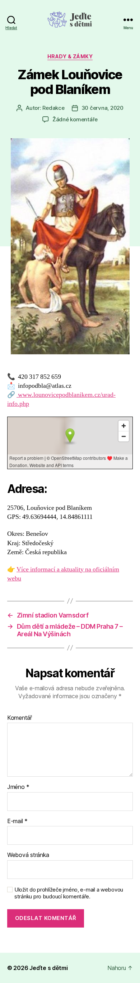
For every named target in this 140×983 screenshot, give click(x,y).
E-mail (17, 821)
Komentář (19, 718)
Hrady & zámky (70, 56)
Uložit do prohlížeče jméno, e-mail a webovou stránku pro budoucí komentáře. (68, 893)
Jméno (18, 787)
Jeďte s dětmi (48, 967)
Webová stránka (28, 855)
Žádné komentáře (75, 119)
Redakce (53, 107)
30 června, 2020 (102, 107)
